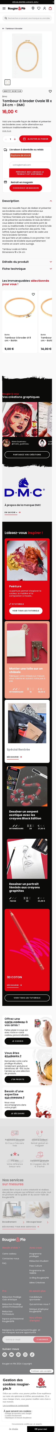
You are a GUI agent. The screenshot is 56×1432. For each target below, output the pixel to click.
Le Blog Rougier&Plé (39, 1277)
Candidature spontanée (35, 1298)
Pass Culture (35, 1265)
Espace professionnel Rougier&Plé (13, 1320)
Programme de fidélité (37, 1272)
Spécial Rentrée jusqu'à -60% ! (27, 2)
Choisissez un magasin (26, 188)
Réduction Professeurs (8, 1312)
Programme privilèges (35, 1255)
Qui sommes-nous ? (39, 1304)
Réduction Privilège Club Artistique (11, 1298)
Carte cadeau (9, 1253)
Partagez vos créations (27, 454)
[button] (33, 9)
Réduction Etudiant (39, 1261)
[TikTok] (32, 1354)
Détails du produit (15, 262)
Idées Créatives (37, 1282)
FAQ (4, 1263)
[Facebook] (4, 1354)
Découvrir (13, 757)
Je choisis (18, 1041)
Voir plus (6, 131)
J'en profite (17, 1079)
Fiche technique (14, 269)
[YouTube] (11, 1354)
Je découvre (18, 1113)
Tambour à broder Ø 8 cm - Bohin (18, 339)
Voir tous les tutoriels (25, 611)
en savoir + (11, 512)
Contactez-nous (10, 1258)
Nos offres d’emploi (35, 1319)
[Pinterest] (18, 1354)
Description (10, 201)
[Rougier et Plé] (14, 1239)
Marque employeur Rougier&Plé (39, 1310)
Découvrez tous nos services (19, 1227)
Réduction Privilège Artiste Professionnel (12, 1305)
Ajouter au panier (38, 139)
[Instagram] (25, 1354)
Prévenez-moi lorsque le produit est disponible (30, 173)
